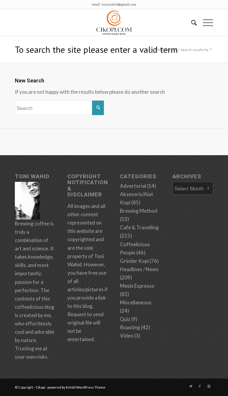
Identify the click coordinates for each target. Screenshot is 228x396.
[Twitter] (190, 386)
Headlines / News (139, 269)
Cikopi (40, 387)
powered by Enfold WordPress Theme (76, 387)
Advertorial (133, 186)
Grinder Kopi (134, 261)
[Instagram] (208, 386)
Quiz (125, 319)
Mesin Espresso (137, 286)
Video (126, 336)
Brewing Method (138, 211)
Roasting (130, 327)
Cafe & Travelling (139, 227)
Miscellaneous (135, 302)
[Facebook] (199, 386)
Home (172, 50)
